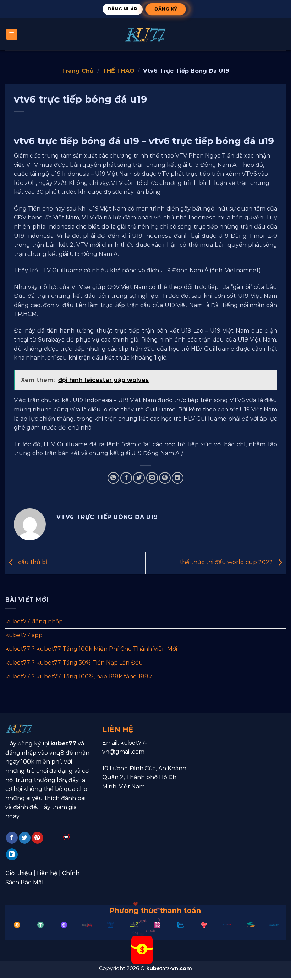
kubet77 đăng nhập (34, 621)
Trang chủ (78, 70)
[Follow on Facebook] (12, 838)
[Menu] (12, 34)
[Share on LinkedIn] (177, 478)
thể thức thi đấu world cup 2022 (227, 562)
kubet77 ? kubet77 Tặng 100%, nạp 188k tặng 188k (78, 676)
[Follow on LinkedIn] (12, 854)
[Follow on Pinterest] (37, 838)
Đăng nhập (122, 8)
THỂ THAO (118, 70)
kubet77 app (24, 635)
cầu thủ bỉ (32, 562)
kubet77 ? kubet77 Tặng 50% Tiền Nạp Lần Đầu (74, 662)
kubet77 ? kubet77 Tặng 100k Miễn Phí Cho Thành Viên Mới (91, 648)
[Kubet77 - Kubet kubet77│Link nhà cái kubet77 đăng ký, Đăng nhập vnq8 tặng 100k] (145, 35)
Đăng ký (165, 8)
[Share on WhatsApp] (113, 478)
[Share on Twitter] (139, 478)
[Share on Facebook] (126, 478)
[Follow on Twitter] (25, 838)
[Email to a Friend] (152, 478)
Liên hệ (47, 873)
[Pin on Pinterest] (165, 478)
